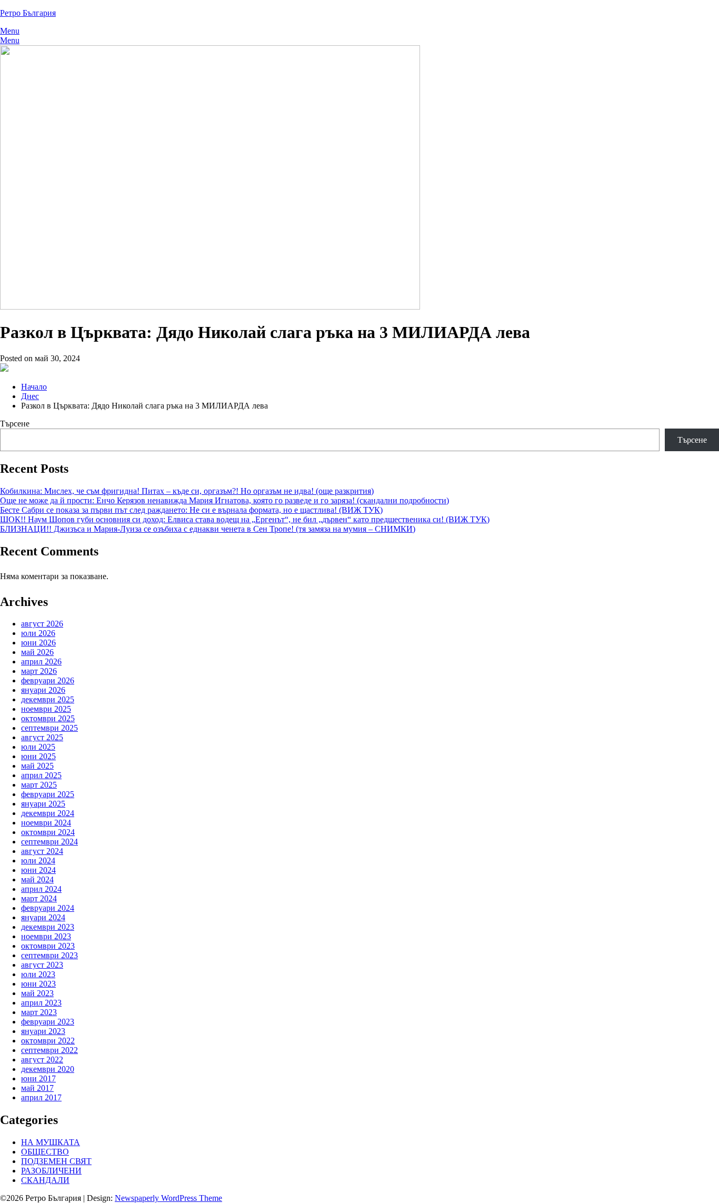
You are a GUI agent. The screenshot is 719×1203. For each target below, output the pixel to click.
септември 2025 (49, 727)
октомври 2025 (48, 718)
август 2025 (42, 737)
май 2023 (37, 993)
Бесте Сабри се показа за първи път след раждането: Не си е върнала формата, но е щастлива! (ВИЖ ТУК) (191, 509)
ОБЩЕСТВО (45, 1151)
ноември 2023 (46, 936)
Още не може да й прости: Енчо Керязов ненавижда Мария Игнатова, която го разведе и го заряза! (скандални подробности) (224, 500)
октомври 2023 (48, 945)
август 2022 (42, 1059)
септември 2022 (49, 1050)
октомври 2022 (48, 1040)
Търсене (14, 423)
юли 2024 (38, 860)
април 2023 (41, 1002)
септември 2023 (49, 955)
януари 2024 (43, 917)
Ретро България (28, 12)
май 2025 (37, 765)
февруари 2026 (47, 680)
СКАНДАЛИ (45, 1180)
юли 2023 (38, 974)
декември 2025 (47, 699)
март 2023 (39, 1012)
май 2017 (37, 1087)
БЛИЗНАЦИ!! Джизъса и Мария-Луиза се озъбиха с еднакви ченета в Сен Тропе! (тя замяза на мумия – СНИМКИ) (207, 528)
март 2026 (39, 671)
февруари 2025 (47, 794)
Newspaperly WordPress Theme (168, 1198)
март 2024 (39, 898)
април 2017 (41, 1097)
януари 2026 (43, 689)
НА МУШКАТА (50, 1142)
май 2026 (37, 652)
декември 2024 (47, 813)
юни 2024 (38, 870)
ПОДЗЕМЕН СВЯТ (56, 1161)
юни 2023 (38, 983)
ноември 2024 (46, 822)
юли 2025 (38, 746)
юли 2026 (38, 633)
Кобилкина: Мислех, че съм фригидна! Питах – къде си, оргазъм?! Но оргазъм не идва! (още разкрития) (187, 490)
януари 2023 (43, 1031)
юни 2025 (38, 756)
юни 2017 (38, 1078)
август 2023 (42, 964)
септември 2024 (49, 841)
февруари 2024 (47, 907)
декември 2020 (47, 1069)
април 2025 (41, 775)
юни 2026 (38, 642)
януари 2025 (43, 803)
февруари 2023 (47, 1021)
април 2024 (41, 888)
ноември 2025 (46, 708)
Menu (9, 30)
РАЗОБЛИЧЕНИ (51, 1170)
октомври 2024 (48, 832)
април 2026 (41, 661)
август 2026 (42, 623)
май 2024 (37, 879)
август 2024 (42, 851)
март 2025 (39, 784)
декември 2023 (47, 926)
